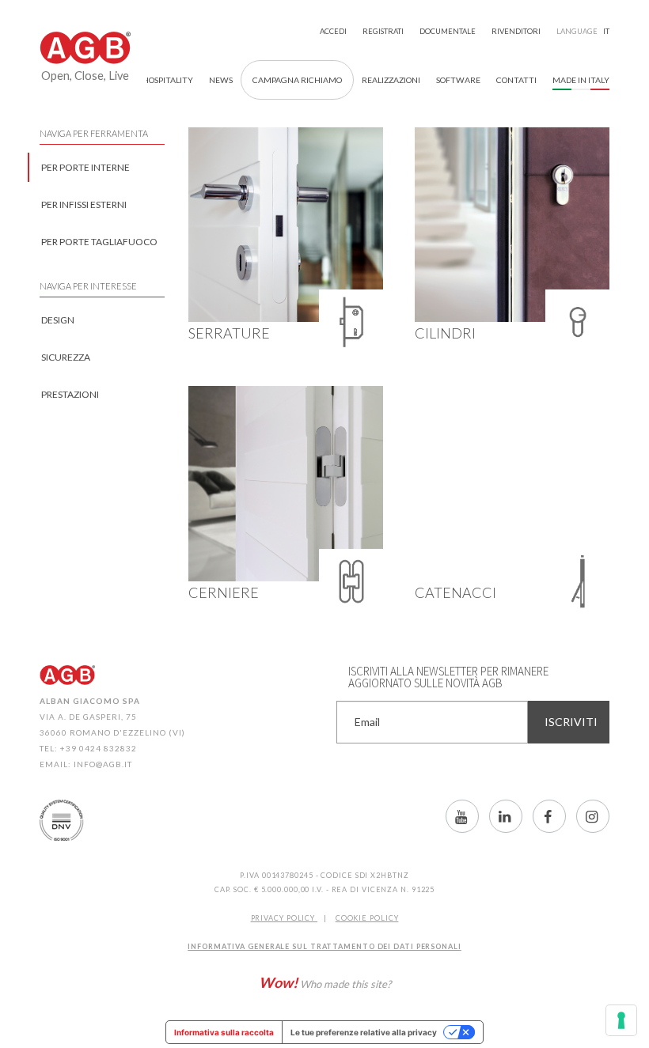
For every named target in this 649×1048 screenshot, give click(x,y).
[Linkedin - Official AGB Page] (505, 816)
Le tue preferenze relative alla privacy (363, 1032)
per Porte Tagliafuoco (99, 242)
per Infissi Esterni (84, 204)
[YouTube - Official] (462, 816)
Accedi (333, 31)
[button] (516, 80)
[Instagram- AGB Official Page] (592, 816)
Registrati (383, 31)
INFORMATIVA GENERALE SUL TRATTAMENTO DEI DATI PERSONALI (324, 946)
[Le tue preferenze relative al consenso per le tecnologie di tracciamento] (621, 1020)
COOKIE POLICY (367, 918)
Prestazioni (70, 394)
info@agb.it (103, 764)
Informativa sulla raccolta (224, 1032)
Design (57, 320)
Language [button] (582, 31)
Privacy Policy (284, 918)
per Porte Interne (85, 167)
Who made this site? (325, 982)
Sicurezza (65, 357)
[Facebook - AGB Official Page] (549, 816)
